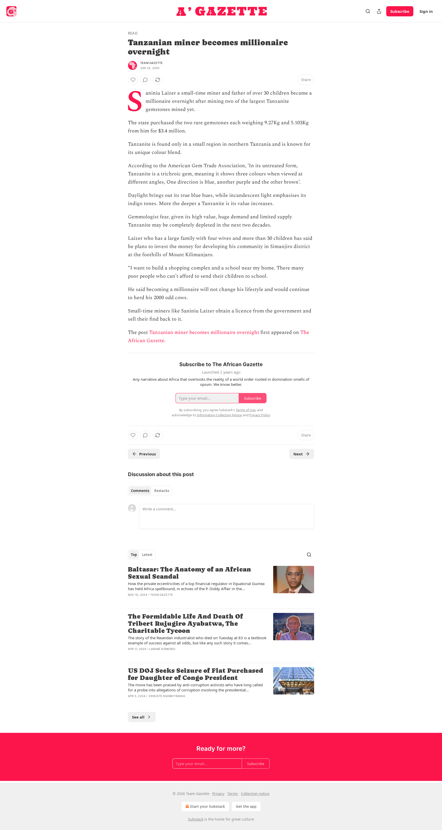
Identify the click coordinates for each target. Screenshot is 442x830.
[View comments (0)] (145, 80)
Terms (232, 793)
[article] (221, 585)
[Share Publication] (379, 11)
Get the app (246, 806)
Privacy (218, 793)
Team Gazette (151, 63)
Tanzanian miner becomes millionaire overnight (204, 332)
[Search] (368, 11)
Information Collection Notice (219, 415)
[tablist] (150, 491)
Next (298, 453)
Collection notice (255, 793)
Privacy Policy (259, 415)
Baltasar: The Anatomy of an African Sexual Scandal (189, 573)
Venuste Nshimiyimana (167, 696)
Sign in (426, 11)
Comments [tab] (140, 490)
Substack (195, 819)
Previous (147, 453)
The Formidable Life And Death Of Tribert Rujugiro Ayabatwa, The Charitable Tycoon (185, 623)
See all (138, 717)
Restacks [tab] (161, 490)
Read (133, 33)
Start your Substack (207, 806)
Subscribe (399, 11)
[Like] (133, 80)
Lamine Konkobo (162, 649)
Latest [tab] (147, 554)
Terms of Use (246, 410)
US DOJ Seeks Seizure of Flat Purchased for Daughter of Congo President (195, 674)
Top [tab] (134, 554)
